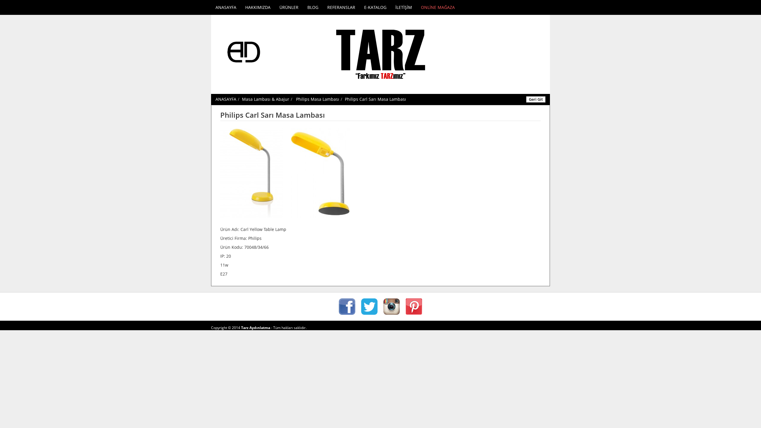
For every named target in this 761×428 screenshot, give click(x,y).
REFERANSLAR (341, 7)
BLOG (312, 7)
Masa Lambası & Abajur (265, 99)
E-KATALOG (375, 7)
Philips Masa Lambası (317, 99)
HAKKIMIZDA (258, 7)
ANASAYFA (226, 7)
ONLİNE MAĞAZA (438, 7)
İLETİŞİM (403, 7)
